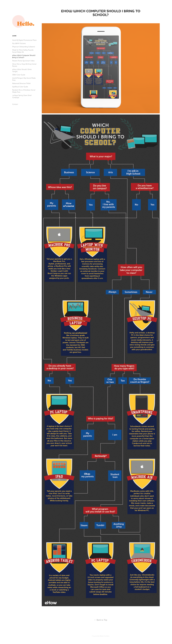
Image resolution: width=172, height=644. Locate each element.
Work (14, 36)
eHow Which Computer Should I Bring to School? (23, 56)
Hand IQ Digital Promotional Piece (24, 40)
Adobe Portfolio (104, 636)
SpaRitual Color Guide (20, 87)
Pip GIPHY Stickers (19, 43)
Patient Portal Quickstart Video (23, 61)
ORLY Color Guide (18, 75)
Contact (15, 104)
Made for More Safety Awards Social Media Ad (22, 51)
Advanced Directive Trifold (21, 83)
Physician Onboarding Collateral (23, 47)
